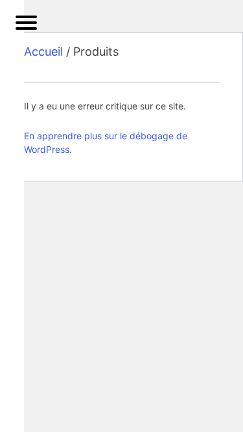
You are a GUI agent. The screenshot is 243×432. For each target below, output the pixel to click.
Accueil (43, 51)
